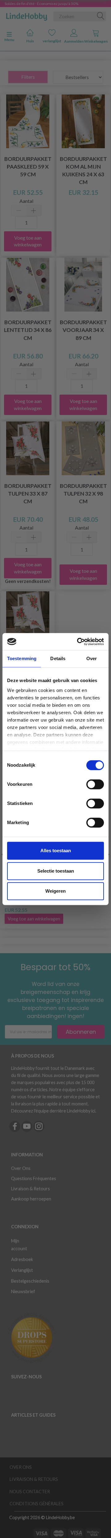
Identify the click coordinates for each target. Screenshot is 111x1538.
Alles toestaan (55, 850)
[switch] (95, 784)
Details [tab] (57, 658)
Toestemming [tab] (21, 658)
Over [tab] (91, 658)
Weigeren (55, 891)
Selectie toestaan (55, 871)
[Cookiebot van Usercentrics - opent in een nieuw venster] (78, 642)
